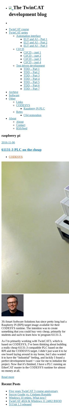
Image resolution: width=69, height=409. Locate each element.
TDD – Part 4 (32, 78)
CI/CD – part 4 (32, 62)
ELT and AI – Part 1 (35, 39)
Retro (19, 111)
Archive (13, 92)
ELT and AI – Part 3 (35, 45)
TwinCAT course (19, 29)
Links (19, 101)
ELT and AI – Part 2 (35, 42)
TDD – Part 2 (32, 72)
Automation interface (28, 35)
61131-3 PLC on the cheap (21, 150)
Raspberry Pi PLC (34, 108)
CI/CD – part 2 (32, 55)
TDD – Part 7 (32, 88)
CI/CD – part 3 (32, 59)
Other (12, 98)
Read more (7, 377)
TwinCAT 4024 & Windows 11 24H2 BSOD (35, 401)
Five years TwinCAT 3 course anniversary (33, 391)
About (12, 118)
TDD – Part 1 (32, 68)
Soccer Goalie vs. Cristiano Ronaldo (30, 394)
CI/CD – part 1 (32, 52)
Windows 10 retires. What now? (27, 397)
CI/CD (20, 49)
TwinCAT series (18, 32)
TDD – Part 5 (32, 82)
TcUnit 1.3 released (20, 404)
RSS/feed (21, 128)
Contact (20, 125)
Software (14, 95)
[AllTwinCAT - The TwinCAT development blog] (11, 7)
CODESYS (23, 105)
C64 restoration (32, 115)
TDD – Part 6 (32, 85)
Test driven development (30, 65)
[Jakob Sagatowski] (12, 315)
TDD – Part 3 (32, 75)
